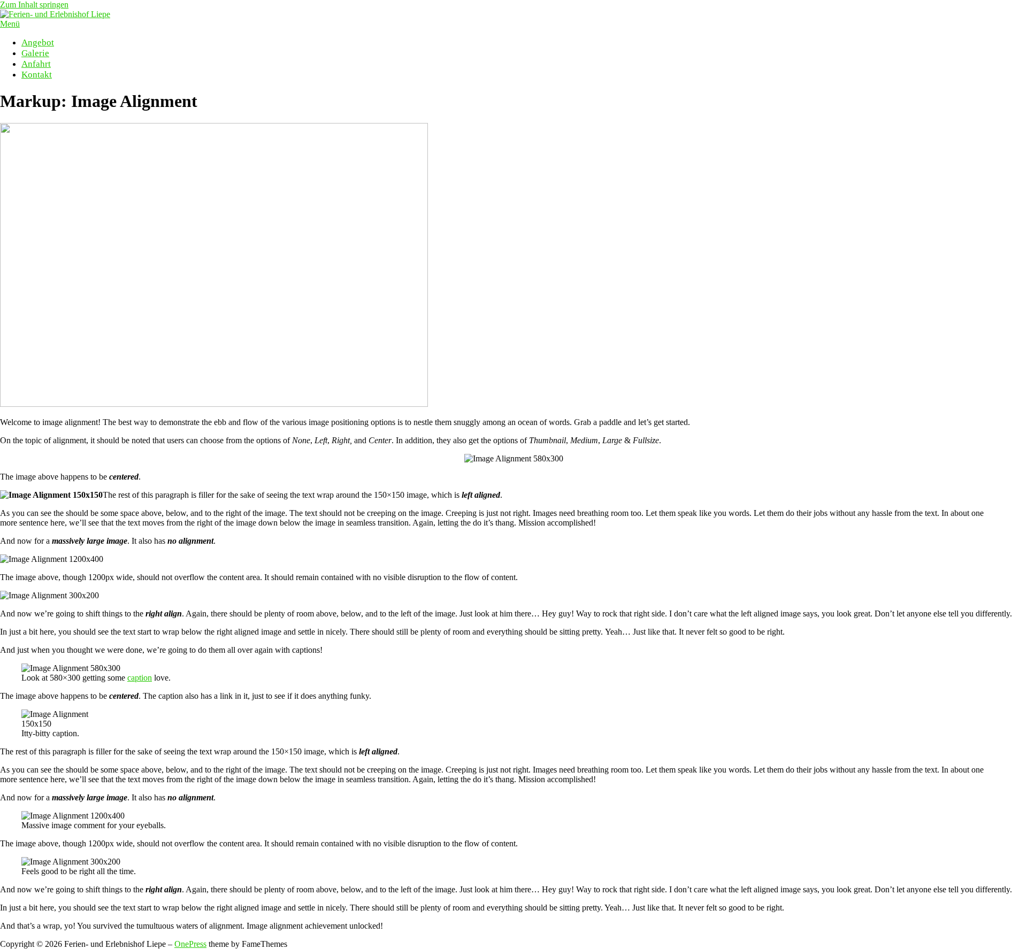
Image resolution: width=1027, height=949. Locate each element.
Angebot (37, 42)
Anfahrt (36, 64)
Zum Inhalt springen (34, 4)
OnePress (190, 943)
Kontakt (36, 75)
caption (139, 677)
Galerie (35, 53)
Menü (10, 23)
